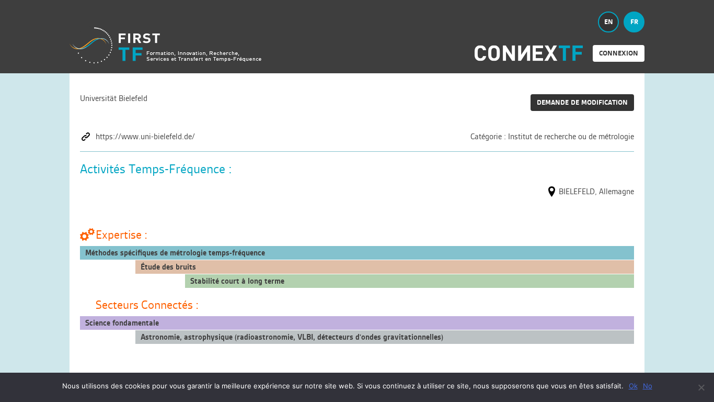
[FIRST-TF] (165, 45)
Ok (633, 386)
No (647, 386)
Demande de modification (582, 102)
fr (634, 22)
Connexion (618, 53)
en (608, 22)
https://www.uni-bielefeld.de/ (145, 136)
